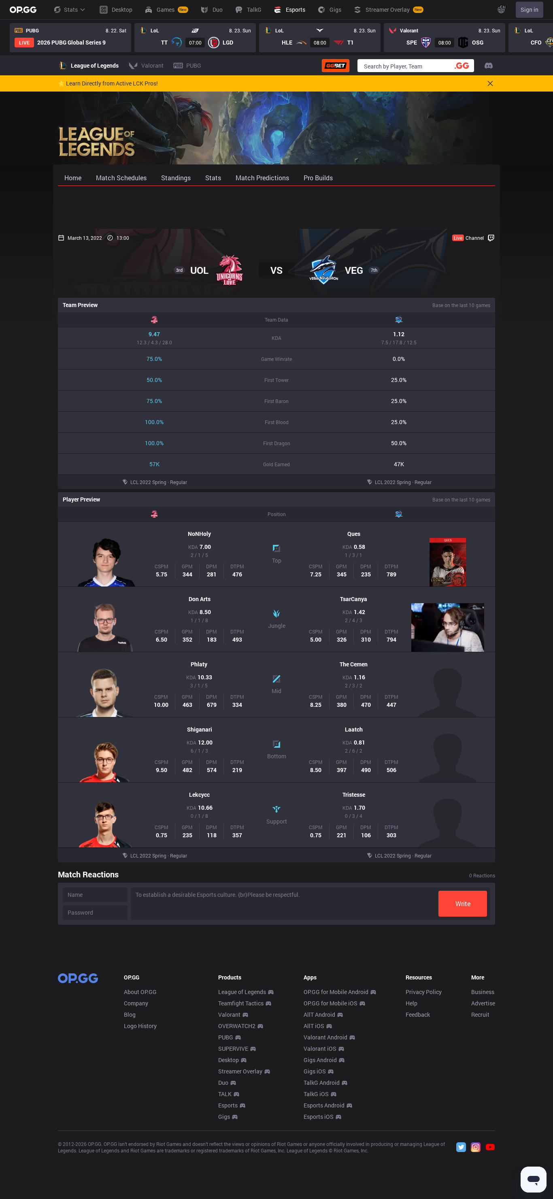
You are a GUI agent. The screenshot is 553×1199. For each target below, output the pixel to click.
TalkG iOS (316, 1094)
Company (136, 1003)
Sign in (529, 9)
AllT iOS (314, 1026)
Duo (223, 1082)
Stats (71, 9)
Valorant (229, 1014)
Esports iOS (319, 1116)
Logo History (140, 1026)
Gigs (224, 1116)
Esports (228, 1105)
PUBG (225, 1037)
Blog (130, 1014)
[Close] (490, 83)
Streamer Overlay (240, 1071)
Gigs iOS (315, 1071)
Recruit (480, 1014)
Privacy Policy (424, 992)
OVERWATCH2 (236, 1026)
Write (462, 903)
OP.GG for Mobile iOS (330, 1003)
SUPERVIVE (233, 1048)
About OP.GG (140, 992)
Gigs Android (320, 1060)
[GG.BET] (335, 65)
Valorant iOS (320, 1048)
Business (482, 992)
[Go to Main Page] (23, 9)
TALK (225, 1094)
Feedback (418, 1014)
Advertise (483, 1003)
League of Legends (242, 992)
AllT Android (319, 1014)
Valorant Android (325, 1037)
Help (411, 1003)
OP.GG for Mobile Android (336, 992)
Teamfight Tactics (241, 1003)
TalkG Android (322, 1082)
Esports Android (324, 1105)
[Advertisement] (276, 207)
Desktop (228, 1060)
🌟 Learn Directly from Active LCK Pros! (108, 83)
